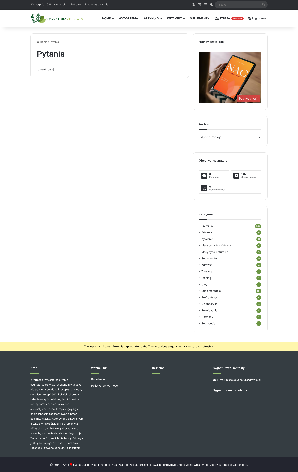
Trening (206, 278)
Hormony (207, 316)
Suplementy (199, 18)
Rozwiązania (209, 310)
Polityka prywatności (104, 385)
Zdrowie (206, 265)
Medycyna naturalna (214, 252)
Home (106, 18)
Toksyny (206, 271)
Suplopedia (208, 323)
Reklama (76, 4)
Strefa (230, 18)
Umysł (205, 284)
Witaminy (174, 18)
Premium (207, 226)
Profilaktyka (209, 297)
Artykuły (151, 18)
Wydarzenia (128, 18)
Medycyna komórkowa (216, 245)
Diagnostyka (209, 303)
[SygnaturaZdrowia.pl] (56, 18)
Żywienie (207, 239)
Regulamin (98, 379)
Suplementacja (211, 290)
